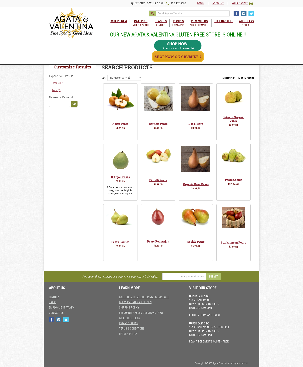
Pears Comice (120, 242)
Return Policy (128, 334)
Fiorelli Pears (158, 180)
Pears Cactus (233, 180)
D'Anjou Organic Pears (233, 119)
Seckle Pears (195, 242)
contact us (56, 313)
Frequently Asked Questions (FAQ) (141, 313)
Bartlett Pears (158, 124)
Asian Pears (120, 124)
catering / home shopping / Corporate (144, 297)
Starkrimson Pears (233, 242)
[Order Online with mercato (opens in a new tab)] (178, 45)
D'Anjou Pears (120, 177)
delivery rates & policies (135, 302)
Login (200, 3)
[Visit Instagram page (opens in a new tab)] (244, 13)
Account (218, 3)
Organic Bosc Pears (196, 184)
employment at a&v (61, 307)
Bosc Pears (195, 124)
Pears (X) (56, 90)
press (52, 302)
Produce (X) (57, 83)
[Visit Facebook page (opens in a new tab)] (236, 13)
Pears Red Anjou (158, 241)
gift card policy (129, 318)
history (54, 297)
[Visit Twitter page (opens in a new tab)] (251, 13)
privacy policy (128, 323)
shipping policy (129, 307)
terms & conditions (131, 328)
